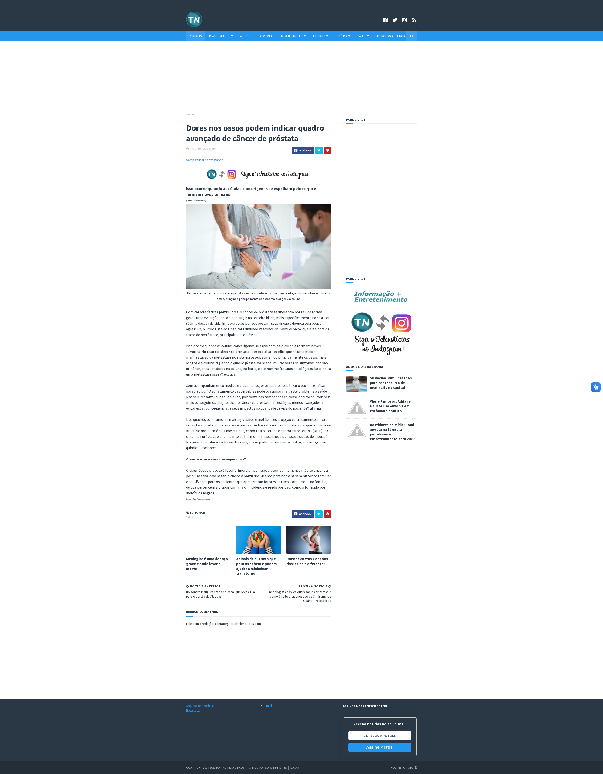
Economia (265, 36)
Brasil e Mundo (219, 36)
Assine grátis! (380, 747)
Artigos (245, 36)
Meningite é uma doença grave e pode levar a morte (207, 563)
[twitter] (395, 20)
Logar (294, 767)
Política (341, 36)
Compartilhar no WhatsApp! (205, 160)
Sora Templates (276, 767)
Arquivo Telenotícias (200, 706)
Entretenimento (291, 36)
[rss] (413, 20)
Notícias (196, 36)
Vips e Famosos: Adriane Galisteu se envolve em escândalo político (390, 406)
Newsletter (194, 710)
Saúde (362, 36)
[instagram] (404, 20)
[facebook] (385, 20)
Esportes (319, 36)
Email (268, 706)
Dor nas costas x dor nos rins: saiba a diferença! (307, 561)
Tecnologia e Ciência (391, 36)
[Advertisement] (301, 79)
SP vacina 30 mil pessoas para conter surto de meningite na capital (391, 383)
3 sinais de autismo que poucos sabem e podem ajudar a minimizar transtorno (256, 566)
